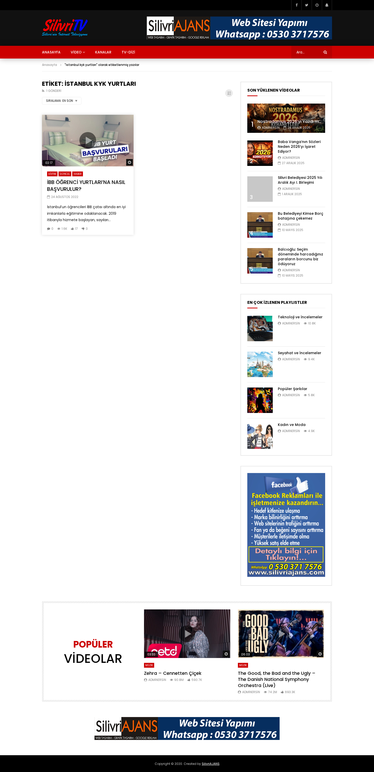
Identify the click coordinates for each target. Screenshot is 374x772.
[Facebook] (296, 5)
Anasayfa (49, 65)
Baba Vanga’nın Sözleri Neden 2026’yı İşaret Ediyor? (299, 146)
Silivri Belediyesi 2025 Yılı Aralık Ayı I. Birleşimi (300, 180)
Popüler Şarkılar (292, 388)
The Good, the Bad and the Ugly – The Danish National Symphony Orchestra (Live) (276, 679)
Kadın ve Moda (292, 424)
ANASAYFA (51, 52)
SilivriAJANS (211, 764)
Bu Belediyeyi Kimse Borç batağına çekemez (300, 216)
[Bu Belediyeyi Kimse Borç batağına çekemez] (260, 225)
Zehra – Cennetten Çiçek (173, 673)
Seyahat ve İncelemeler (299, 352)
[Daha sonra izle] (317, 5)
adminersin (271, 127)
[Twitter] (306, 5)
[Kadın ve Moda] (260, 436)
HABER (78, 174)
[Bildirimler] (327, 5)
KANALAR (103, 52)
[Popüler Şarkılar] (260, 400)
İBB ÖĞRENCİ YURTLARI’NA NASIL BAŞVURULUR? (86, 186)
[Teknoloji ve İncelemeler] (260, 328)
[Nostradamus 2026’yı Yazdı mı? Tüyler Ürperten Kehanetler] (286, 118)
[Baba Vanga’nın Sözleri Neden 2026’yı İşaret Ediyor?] (260, 153)
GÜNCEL (65, 174)
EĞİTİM (52, 174)
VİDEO (76, 52)
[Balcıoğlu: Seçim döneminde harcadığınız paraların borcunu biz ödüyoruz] (260, 261)
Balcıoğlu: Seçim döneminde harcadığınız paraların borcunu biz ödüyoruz (300, 256)
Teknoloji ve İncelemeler (300, 317)
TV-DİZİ (128, 52)
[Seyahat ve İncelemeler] (260, 364)
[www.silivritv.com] (65, 28)
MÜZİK (149, 665)
